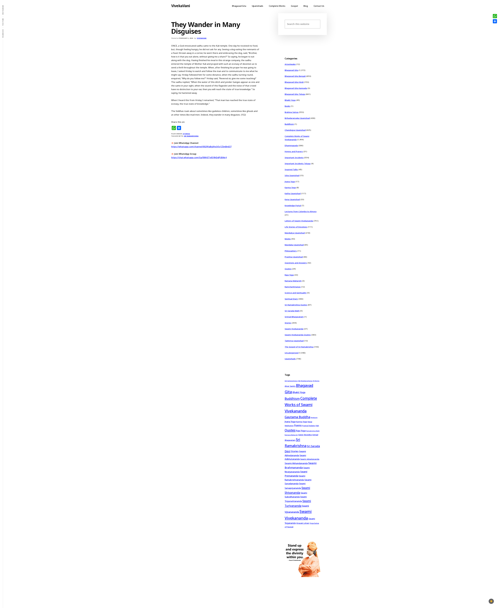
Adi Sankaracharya (291, 381)
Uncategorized (291, 352)
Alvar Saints (290, 386)
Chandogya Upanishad (295, 130)
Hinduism (314, 417)
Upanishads (290, 358)
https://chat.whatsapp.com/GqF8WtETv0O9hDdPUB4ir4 (199, 157)
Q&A (317, 425)
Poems (298, 425)
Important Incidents (294, 157)
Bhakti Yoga (290, 100)
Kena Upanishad (292, 199)
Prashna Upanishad (294, 257)
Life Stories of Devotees (296, 227)
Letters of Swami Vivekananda (299, 220)
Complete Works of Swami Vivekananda (301, 405)
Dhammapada (291, 145)
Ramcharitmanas (293, 286)
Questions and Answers (296, 262)
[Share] (494, 21)
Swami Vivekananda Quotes (298, 334)
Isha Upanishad (292, 175)
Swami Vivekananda (294, 328)
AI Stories (316, 381)
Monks (288, 238)
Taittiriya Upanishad (294, 340)
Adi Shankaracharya (305, 381)
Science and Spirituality (296, 292)
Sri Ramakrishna (191, 136)
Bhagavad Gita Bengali (295, 76)
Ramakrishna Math (313, 431)
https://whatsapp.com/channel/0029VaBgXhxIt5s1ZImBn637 (201, 146)
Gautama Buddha (297, 417)
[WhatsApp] (494, 16)
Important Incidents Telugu (297, 163)
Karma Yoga (290, 187)
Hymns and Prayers (294, 151)
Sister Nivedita (305, 434)
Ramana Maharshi (293, 280)
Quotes (288, 268)
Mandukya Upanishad (295, 233)
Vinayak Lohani (302, 523)
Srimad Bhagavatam (294, 316)
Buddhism (289, 124)
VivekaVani (180, 5)
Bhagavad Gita (291, 70)
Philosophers (291, 251)
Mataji (310, 422)
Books (287, 106)
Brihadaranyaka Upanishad (297, 118)
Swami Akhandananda (296, 463)
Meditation (289, 425)
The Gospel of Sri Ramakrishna (299, 346)
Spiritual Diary (291, 299)
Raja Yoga (289, 275)
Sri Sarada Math (292, 310)
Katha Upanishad (293, 193)
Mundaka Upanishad (294, 244)
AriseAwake (290, 64)
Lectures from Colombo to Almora (300, 211)
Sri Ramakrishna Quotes (296, 304)
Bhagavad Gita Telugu (295, 94)
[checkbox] (491, 601)
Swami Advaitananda (309, 459)
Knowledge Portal (293, 205)
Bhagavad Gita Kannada (296, 88)
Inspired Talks (291, 169)
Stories (186, 134)
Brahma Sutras (292, 112)
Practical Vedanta (308, 426)
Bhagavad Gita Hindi (294, 82)
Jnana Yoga (290, 181)
